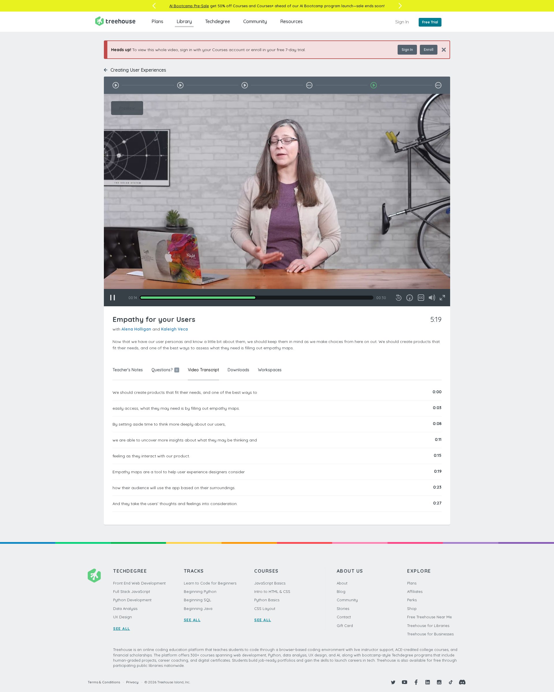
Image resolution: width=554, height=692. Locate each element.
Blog (341, 591)
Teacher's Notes (128, 369)
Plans (157, 21)
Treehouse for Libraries (428, 625)
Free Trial (430, 22)
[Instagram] (439, 682)
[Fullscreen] (442, 297)
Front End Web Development (139, 583)
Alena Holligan (136, 329)
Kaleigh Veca (174, 329)
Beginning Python (200, 591)
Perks (412, 600)
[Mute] (431, 297)
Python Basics (266, 600)
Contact (344, 617)
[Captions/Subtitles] (420, 297)
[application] (277, 200)
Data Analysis (125, 608)
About (342, 583)
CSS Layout (264, 608)
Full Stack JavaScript (131, 591)
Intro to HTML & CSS (272, 591)
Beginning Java (198, 608)
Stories (343, 608)
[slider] (256, 298)
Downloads (238, 369)
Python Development (132, 600)
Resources (291, 21)
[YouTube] (404, 682)
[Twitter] (393, 682)
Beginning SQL (197, 600)
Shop (412, 608)
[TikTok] (451, 682)
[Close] (441, 49)
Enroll (428, 49)
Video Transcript (203, 369)
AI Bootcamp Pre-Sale (189, 5)
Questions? (164, 369)
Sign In (402, 22)
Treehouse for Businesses (430, 634)
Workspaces (270, 369)
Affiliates (414, 591)
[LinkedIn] (428, 682)
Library (184, 21)
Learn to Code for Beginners (210, 583)
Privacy (132, 682)
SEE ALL (121, 628)
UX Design (122, 617)
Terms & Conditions (104, 682)
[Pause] (112, 297)
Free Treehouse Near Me (429, 617)
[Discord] (462, 682)
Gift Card (345, 625)
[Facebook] (416, 682)
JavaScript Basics (269, 583)
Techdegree (217, 21)
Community (255, 21)
